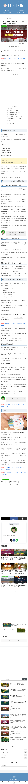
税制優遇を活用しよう (10, 108)
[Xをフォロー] (11, 540)
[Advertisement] (14, 89)
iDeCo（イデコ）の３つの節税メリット (14, 110)
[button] (22, 518)
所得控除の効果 (10, 120)
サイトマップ (14, 776)
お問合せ (14, 777)
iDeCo (3, 481)
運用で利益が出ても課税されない (13, 114)
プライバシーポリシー (14, 779)
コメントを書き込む (14, 640)
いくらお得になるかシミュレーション (13, 118)
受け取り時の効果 (10, 123)
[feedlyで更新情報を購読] (16, 540)
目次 (12, 106)
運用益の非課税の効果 (11, 121)
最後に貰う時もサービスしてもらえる (14, 116)
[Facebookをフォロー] (14, 540)
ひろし (14, 534)
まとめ (7, 125)
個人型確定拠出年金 (14, 481)
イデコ (8, 481)
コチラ (20, 536)
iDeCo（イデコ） (5, 479)
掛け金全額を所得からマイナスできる (14, 112)
